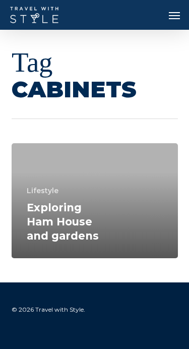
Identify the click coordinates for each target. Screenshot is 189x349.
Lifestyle (42, 190)
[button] (174, 15)
